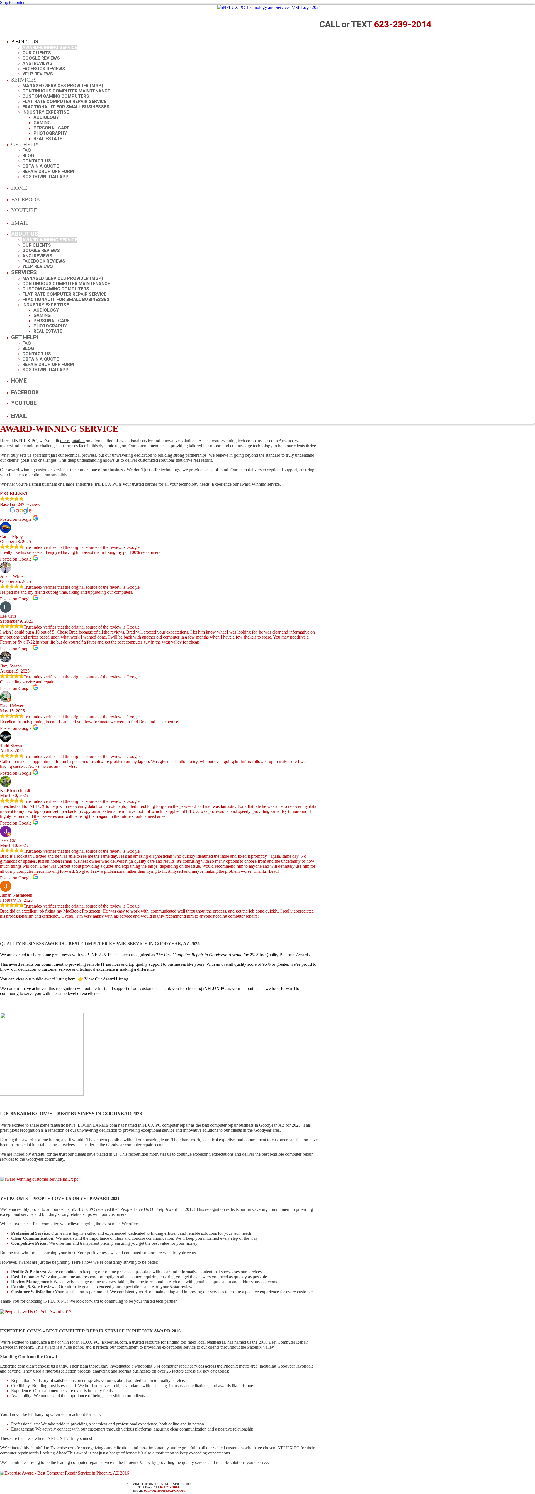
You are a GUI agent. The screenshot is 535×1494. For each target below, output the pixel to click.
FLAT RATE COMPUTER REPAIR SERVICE (64, 101)
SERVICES (24, 80)
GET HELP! (25, 144)
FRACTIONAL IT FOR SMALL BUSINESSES (66, 106)
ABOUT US (24, 41)
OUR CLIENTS (36, 52)
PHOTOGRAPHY (50, 133)
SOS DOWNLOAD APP (45, 176)
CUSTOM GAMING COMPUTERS (55, 96)
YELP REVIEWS (37, 74)
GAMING (42, 122)
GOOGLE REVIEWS (41, 58)
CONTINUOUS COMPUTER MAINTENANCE (66, 91)
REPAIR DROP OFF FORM (48, 171)
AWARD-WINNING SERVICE (49, 47)
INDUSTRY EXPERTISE (45, 112)
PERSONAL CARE (51, 128)
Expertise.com (114, 1342)
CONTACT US (36, 160)
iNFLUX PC (106, 484)
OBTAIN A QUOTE (40, 166)
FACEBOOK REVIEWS (43, 68)
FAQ (26, 150)
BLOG (28, 155)
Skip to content (13, 2)
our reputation (72, 440)
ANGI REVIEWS (37, 63)
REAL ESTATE (47, 138)
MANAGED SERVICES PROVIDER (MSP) (62, 85)
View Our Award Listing (106, 979)
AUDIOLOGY (46, 117)
